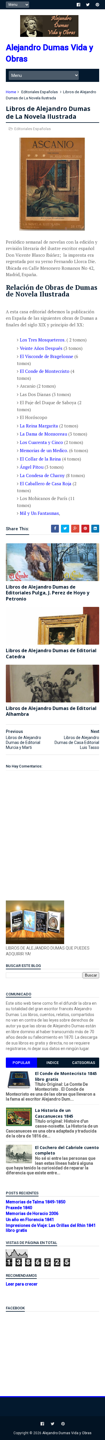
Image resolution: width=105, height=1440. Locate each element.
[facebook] (78, 4)
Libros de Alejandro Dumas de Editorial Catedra (51, 653)
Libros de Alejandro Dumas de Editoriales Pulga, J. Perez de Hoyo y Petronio (47, 593)
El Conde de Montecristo (44, 371)
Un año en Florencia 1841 (30, 1219)
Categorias (83, 1062)
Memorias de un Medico (43, 450)
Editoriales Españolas (39, 92)
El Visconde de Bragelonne (46, 356)
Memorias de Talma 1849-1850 (35, 1202)
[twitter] (88, 4)
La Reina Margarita (39, 426)
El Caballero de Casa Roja (45, 483)
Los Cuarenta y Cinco (42, 442)
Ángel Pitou (32, 467)
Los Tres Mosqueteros (42, 340)
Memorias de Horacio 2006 (32, 1213)
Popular (21, 1062)
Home (11, 92)
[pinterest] (97, 4)
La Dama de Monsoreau (43, 434)
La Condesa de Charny (42, 475)
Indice (52, 1062)
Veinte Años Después (41, 348)
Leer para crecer (22, 1284)
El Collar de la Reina (40, 459)
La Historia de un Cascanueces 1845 (54, 1113)
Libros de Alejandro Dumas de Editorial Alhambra (51, 711)
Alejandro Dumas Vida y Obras (67, 1433)
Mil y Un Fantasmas (39, 513)
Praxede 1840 (19, 1207)
